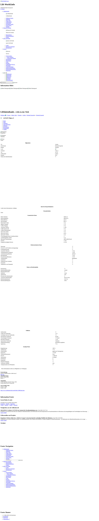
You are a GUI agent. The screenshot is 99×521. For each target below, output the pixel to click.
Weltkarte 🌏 (3, 115)
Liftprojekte (8, 23)
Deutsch (10, 74)
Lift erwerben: (9, 56)
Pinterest (6, 405)
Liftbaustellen (9, 21)
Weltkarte (8, 19)
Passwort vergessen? (10, 46)
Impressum (8, 70)
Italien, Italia (14, 115)
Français (9, 76)
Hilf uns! (2, 374)
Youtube (7, 403)
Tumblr (10, 405)
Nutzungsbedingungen (11, 69)
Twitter (2, 405)
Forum (7, 37)
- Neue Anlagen (10, 57)
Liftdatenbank (6, 11)
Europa (8, 115)
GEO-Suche (9, 25)
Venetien (19, 115)
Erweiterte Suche (10, 24)
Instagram (12, 403)
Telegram (15, 405)
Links (7, 62)
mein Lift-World (6, 38)
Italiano (9, 77)
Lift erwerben (9, 472)
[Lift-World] (5, 1)
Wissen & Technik (7, 28)
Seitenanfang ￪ (6, 519)
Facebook (3, 403)
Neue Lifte (8, 20)
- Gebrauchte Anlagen (11, 58)
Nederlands (10, 80)
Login (7, 45)
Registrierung (9, 47)
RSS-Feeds (8, 60)
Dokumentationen (10, 36)
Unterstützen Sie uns (10, 64)
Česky (9, 79)
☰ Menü (3, 9)
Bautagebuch (9, 34)
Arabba (24, 115)
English (9, 75)
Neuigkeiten (9, 59)
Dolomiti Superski (30, 115)
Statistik (8, 26)
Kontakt (8, 63)
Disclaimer (8, 65)
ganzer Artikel (4, 412)
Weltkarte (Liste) (10, 18)
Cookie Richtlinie (9, 66)
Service (4, 49)
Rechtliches (5, 516)
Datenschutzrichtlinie (10, 68)
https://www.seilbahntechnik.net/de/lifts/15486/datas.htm (13, 390)
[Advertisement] (41, 99)
